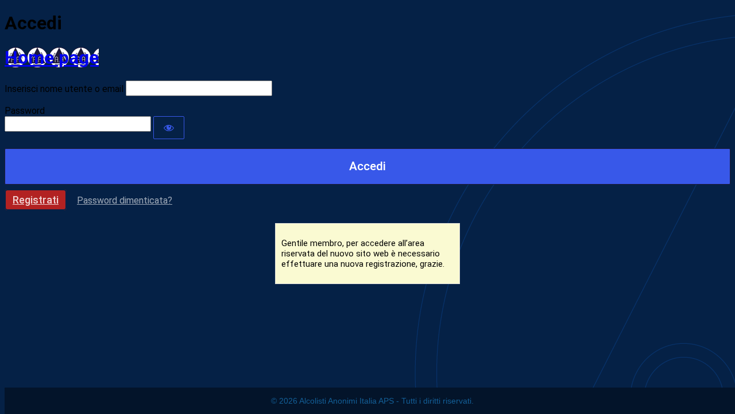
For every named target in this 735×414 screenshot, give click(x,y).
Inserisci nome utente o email (64, 88)
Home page (52, 57)
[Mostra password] (168, 127)
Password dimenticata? (124, 200)
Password (25, 110)
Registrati (36, 200)
